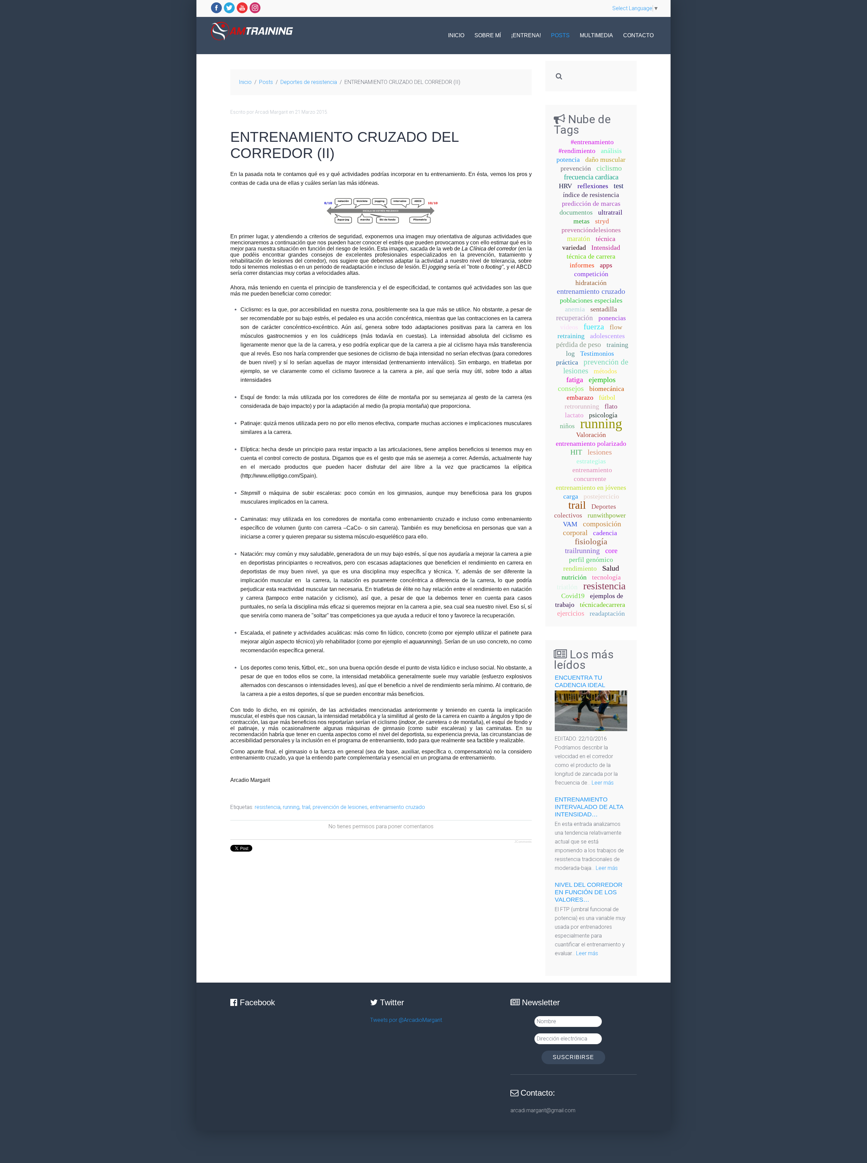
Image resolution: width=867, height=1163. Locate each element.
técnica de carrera (591, 256)
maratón (578, 239)
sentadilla (603, 309)
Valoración (591, 434)
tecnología (606, 577)
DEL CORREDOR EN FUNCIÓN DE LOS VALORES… (588, 892)
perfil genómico (591, 559)
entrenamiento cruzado (397, 807)
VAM (570, 524)
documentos (576, 212)
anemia (575, 309)
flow (616, 327)
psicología (603, 415)
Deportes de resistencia (308, 82)
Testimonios (597, 353)
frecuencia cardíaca (591, 177)
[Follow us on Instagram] (255, 7)
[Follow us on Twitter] (229, 7)
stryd (602, 221)
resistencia (267, 807)
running (291, 807)
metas (581, 221)
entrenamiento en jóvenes (591, 487)
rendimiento (580, 568)
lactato (574, 415)
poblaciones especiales (591, 300)
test (618, 186)
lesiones (600, 452)
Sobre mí (487, 35)
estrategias (591, 461)
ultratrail (610, 212)
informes (582, 265)
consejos (571, 388)
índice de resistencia (591, 194)
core (611, 551)
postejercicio (601, 496)
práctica (567, 362)
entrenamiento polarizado (591, 443)
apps (606, 265)
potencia (568, 159)
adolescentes (607, 335)
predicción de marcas (591, 203)
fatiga (574, 379)
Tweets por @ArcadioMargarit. (406, 1020)
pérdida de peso (578, 345)
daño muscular (605, 159)
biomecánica (606, 388)
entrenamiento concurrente (592, 474)
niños (567, 426)
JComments (523, 841)
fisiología (591, 541)
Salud (610, 568)
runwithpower (607, 515)
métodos (605, 371)
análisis (611, 150)
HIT (576, 452)
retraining (571, 335)
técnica (605, 238)
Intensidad (605, 247)
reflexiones (592, 186)
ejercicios (570, 613)
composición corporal (592, 528)
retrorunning (582, 406)
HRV (565, 186)
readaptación (607, 613)
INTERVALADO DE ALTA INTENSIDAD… (589, 807)
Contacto (638, 35)
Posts (560, 35)
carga (570, 496)
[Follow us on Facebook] (216, 7)
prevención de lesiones (340, 807)
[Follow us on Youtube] (242, 7)
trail (306, 807)
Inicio (456, 35)
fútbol (607, 397)
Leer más (603, 783)
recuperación (574, 318)
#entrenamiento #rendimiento (586, 146)
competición (591, 274)
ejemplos (602, 379)
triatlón (567, 587)
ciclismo (609, 168)
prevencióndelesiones (591, 230)
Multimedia (596, 35)
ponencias (612, 318)
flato (611, 406)
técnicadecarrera (602, 604)
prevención (576, 168)
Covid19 (573, 595)
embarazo (580, 397)
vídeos (569, 327)
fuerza (594, 326)
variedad (574, 247)
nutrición (574, 577)
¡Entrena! (526, 35)
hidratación (591, 282)
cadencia (605, 532)
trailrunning (582, 550)
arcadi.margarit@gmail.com (542, 1110)
